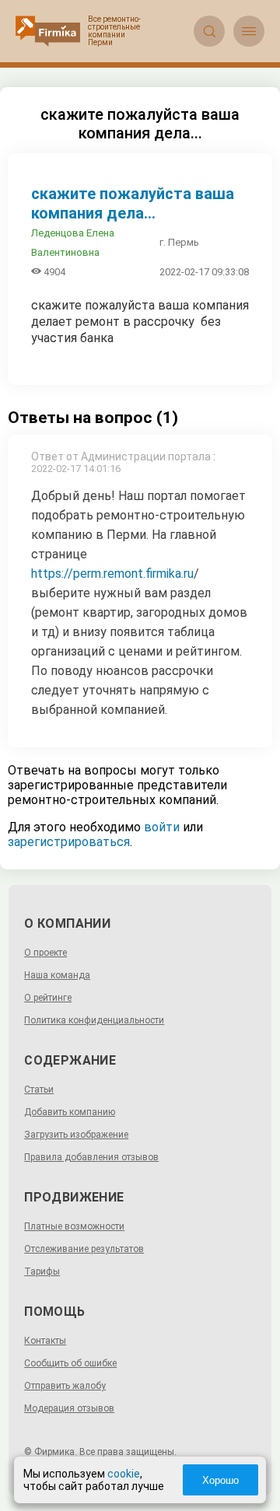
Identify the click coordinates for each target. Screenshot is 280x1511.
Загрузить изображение (76, 1134)
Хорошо (220, 1480)
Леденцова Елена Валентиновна (72, 242)
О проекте (45, 952)
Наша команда (57, 975)
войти (162, 827)
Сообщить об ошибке (70, 1363)
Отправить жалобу (65, 1385)
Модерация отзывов (69, 1408)
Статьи (39, 1089)
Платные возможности (74, 1226)
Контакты (45, 1340)
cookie (123, 1473)
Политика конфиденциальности (94, 1020)
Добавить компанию (69, 1112)
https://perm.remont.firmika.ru (112, 573)
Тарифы (42, 1271)
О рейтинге (48, 997)
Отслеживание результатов (84, 1248)
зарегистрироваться (69, 841)
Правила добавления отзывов (91, 1157)
